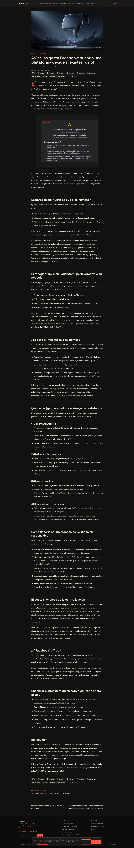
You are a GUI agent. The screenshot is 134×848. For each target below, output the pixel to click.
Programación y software (69, 826)
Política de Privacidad (97, 826)
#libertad (43, 793)
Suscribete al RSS (83, 3)
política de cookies (42, 844)
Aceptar (96, 842)
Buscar (40, 836)
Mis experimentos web (44, 3)
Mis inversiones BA (59, 3)
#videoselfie (66, 793)
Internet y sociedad (39, 790)
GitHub (30, 831)
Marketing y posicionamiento (71, 835)
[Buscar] (108, 3)
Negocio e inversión (68, 832)
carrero (23, 3)
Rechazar (86, 842)
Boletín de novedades (97, 823)
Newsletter (71, 3)
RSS (36, 831)
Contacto (94, 3)
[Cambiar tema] (113, 3)
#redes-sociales (54, 793)
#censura (35, 793)
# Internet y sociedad (38, 53)
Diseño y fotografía (68, 829)
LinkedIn (23, 831)
